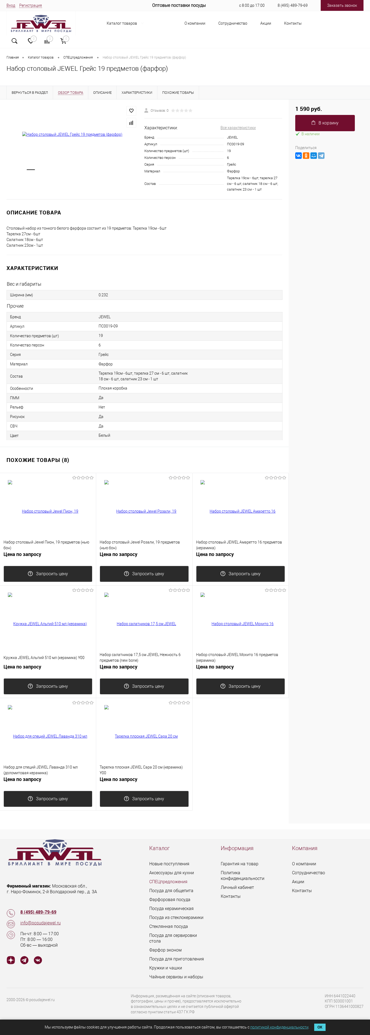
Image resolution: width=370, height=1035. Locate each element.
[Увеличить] (72, 134)
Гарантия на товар (239, 863)
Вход (11, 5)
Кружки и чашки (165, 967)
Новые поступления (169, 863)
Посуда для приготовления (176, 959)
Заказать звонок (342, 5)
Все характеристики (238, 128)
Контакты (293, 23)
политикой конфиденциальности (279, 1027)
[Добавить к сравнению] (131, 123)
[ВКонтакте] (298, 155)
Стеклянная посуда (168, 926)
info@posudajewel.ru (40, 922)
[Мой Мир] (313, 155)
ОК (319, 1027)
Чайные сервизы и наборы (176, 976)
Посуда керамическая (171, 908)
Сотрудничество (232, 23)
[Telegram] (321, 155)
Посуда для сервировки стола (173, 938)
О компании (194, 23)
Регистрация (30, 5)
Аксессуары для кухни (171, 872)
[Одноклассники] (306, 155)
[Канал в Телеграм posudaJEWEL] (24, 961)
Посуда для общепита (171, 890)
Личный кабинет (237, 887)
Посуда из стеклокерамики (176, 917)
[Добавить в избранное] (131, 111)
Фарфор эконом (165, 950)
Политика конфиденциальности (242, 875)
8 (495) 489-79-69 (293, 5)
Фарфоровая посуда (169, 899)
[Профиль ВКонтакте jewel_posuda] (38, 961)
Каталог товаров (122, 23)
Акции (265, 23)
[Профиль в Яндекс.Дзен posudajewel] (11, 961)
